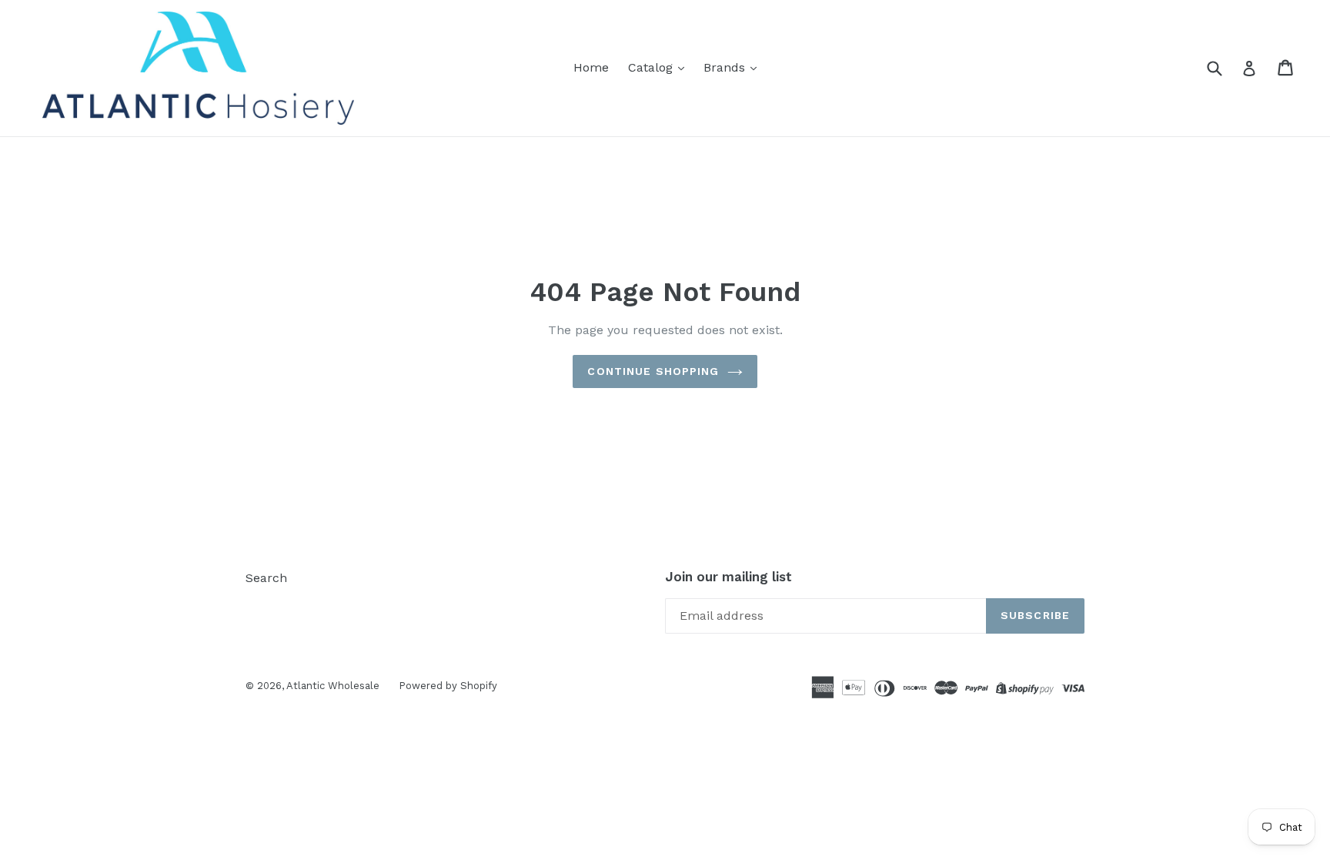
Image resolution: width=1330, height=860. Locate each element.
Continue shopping (653, 371)
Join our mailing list (728, 576)
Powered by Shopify (448, 685)
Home (591, 67)
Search (266, 578)
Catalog (652, 67)
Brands (726, 67)
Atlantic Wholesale (332, 685)
